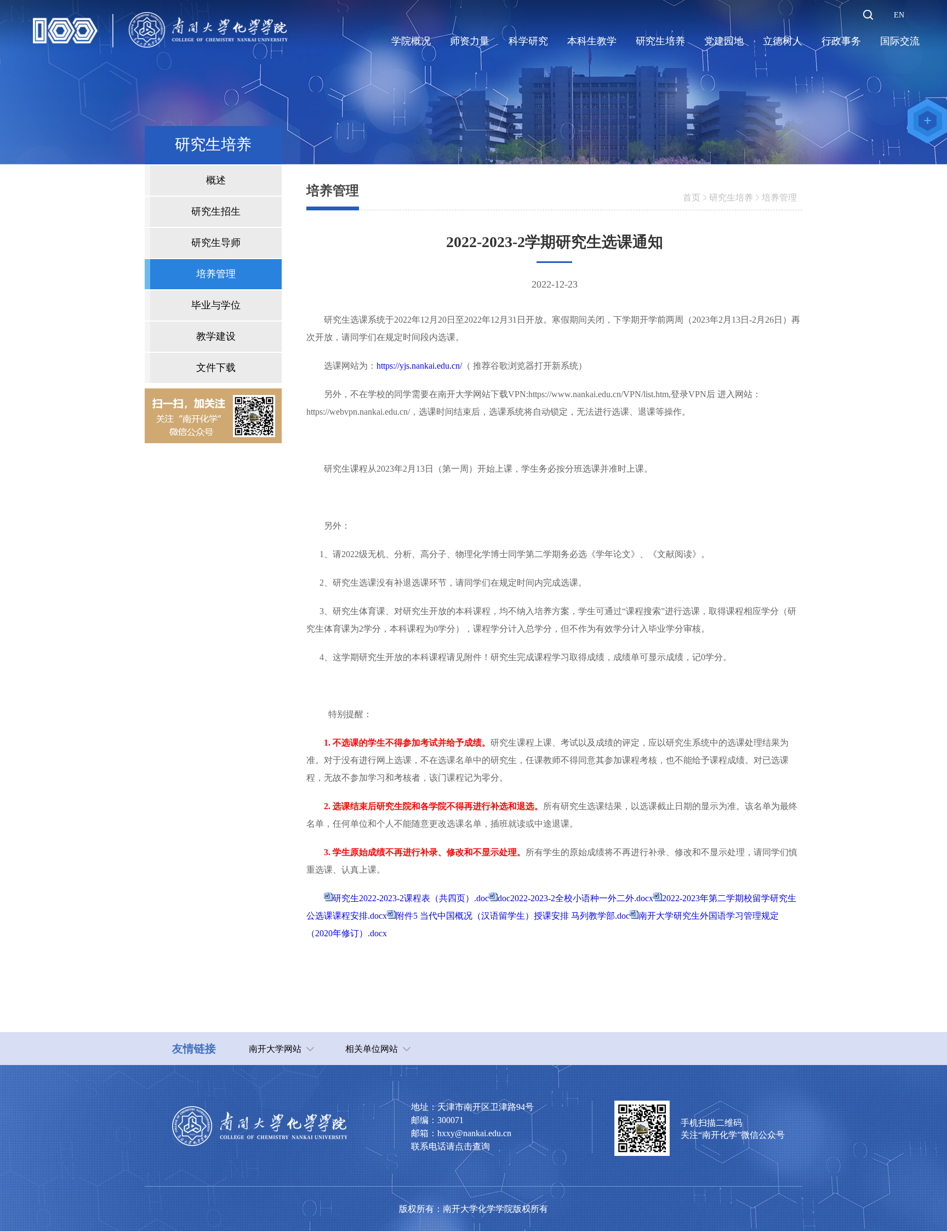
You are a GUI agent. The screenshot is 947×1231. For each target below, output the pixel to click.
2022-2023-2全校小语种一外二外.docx (581, 898)
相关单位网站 (371, 1048)
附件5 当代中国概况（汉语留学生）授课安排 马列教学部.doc (513, 915)
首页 (691, 197)
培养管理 (779, 197)
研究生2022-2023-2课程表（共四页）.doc (411, 898)
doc (504, 898)
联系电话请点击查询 (450, 1146)
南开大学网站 (275, 1048)
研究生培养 (731, 197)
